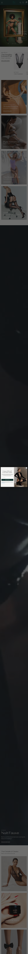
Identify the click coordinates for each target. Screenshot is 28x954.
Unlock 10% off (7, 479)
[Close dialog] (26, 468)
